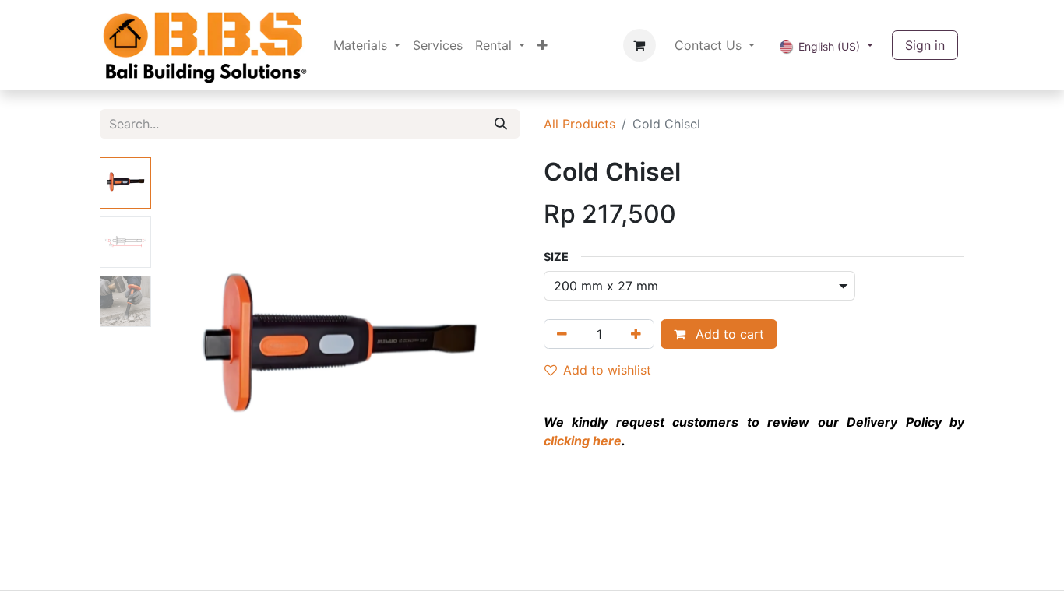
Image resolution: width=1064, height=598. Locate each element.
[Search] (500, 124)
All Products (579, 124)
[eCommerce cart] (639, 45)
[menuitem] (367, 45)
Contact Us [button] (710, 45)
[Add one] (636, 334)
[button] (184, 352)
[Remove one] (562, 334)
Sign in (925, 45)
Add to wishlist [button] (607, 370)
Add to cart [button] (728, 334)
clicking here (583, 440)
